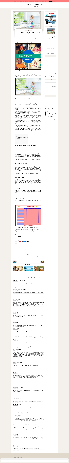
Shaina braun (17, 379)
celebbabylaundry (16, 362)
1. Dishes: (18, 138)
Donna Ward (15, 299)
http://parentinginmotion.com (17, 430)
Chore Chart (17, 234)
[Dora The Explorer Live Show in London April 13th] (15, 262)
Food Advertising (53, 86)
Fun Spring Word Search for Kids (50, 73)
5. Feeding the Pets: (20, 141)
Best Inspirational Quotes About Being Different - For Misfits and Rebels (50, 61)
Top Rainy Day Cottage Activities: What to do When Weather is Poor (50, 64)
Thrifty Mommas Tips (34, 4)
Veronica (14, 445)
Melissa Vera (15, 409)
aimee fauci (15, 328)
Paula (28, 254)
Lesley (14, 318)
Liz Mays (14, 312)
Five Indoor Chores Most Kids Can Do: (22, 137)
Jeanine (14, 322)
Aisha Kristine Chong (17, 387)
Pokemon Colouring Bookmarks (50, 74)
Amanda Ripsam (16, 349)
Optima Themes (20, 457)
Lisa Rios (14, 434)
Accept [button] (51, 1)
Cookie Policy (17, 461)
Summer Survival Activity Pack (28, 271)
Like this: (19, 142)
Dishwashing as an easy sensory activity (28, 156)
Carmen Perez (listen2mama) (18, 289)
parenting (29, 30)
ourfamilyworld (16, 398)
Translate (52, 53)
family (26, 30)
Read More (54, 1)
